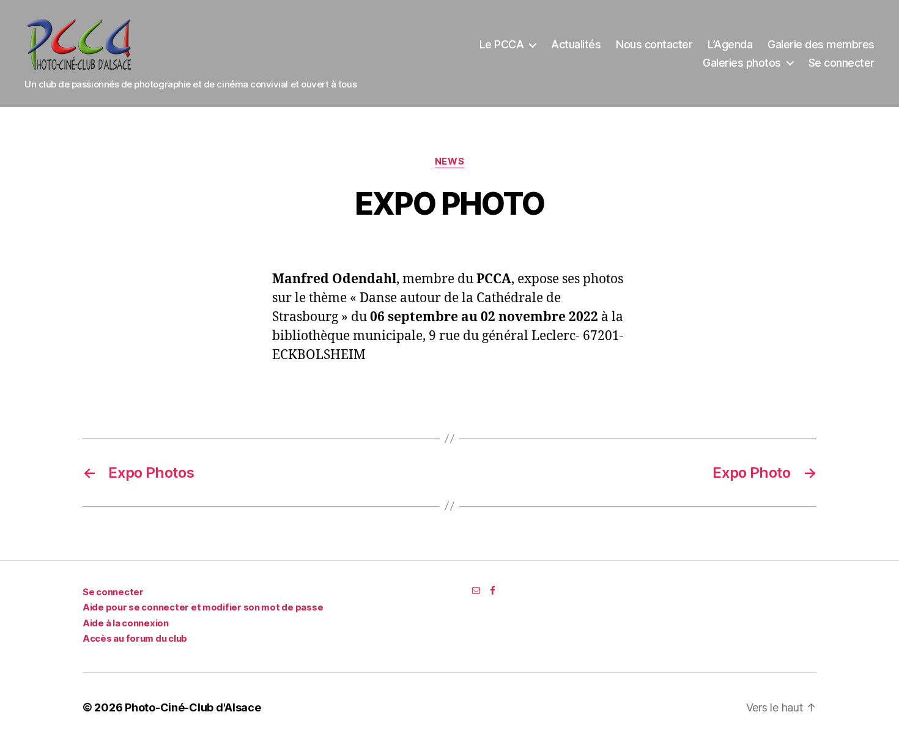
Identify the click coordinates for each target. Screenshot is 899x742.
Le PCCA (501, 44)
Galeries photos (742, 62)
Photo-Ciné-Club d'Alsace (193, 707)
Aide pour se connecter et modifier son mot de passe (203, 607)
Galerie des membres (821, 44)
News (449, 161)
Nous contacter (654, 44)
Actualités (576, 44)
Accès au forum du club (135, 638)
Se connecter (841, 62)
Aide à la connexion (126, 623)
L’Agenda (730, 44)
